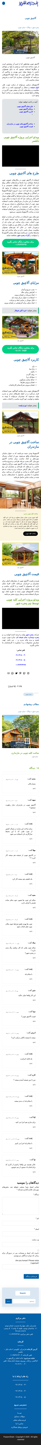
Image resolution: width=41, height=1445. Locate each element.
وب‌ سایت (35, 1240)
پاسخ (34, 788)
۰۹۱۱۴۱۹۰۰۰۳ (19, 1364)
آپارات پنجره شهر (23, 235)
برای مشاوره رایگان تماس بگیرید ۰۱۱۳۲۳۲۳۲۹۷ (20, 243)
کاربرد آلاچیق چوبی (26, 112)
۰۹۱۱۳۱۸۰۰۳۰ (21, 1385)
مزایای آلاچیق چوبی (26, 109)
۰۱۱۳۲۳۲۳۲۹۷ (20, 665)
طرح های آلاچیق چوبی (25, 106)
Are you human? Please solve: (27, 1260)
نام (37, 1218)
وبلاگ (28, 27)
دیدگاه (36, 1194)
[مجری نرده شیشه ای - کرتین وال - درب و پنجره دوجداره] (28, 4)
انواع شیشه (34, 87)
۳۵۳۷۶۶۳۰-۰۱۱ (15, 1355)
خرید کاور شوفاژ (21, 310)
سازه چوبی (21, 27)
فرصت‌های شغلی (19, 1420)
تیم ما (19, 1413)
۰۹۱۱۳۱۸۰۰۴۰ (20, 655)
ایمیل (36, 1229)
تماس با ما (19, 1424)
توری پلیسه (22, 405)
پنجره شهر (35, 27)
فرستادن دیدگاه (31, 1276)
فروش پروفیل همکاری (19, 1427)
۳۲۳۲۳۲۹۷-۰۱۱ (14, 1334)
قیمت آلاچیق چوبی (26, 126)
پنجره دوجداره (34, 637)
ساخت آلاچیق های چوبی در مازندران (20, 124)
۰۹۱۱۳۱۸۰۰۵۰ (20, 660)
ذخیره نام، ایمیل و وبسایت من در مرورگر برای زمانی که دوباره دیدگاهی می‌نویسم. (20, 1254)
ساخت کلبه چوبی (30, 533)
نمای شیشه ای (21, 637)
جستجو (8, 1301)
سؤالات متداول (19, 1416)
